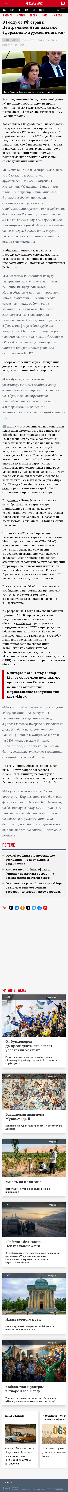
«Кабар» (51, 673)
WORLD (42, 10)
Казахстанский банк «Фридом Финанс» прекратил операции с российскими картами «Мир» (30, 873)
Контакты (8, 1482)
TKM (26, 10)
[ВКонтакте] (17, 908)
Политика (7, 45)
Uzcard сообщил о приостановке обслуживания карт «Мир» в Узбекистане (30, 860)
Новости (7, 15)
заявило (8, 545)
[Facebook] (39, 908)
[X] (11, 908)
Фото (44, 15)
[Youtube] (45, 908)
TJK (19, 10)
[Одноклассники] (22, 908)
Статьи (21, 15)
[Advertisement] (34, 951)
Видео (33, 15)
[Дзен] (28, 908)
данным (12, 500)
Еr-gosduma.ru (33, 124)
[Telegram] (34, 908)
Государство (28, 40)
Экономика (51, 40)
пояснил (54, 631)
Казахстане (32, 599)
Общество (19, 45)
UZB (33, 10)
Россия (40, 40)
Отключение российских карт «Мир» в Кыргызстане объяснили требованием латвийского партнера (34, 887)
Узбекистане (14, 599)
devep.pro (59, 1489)
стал (5, 488)
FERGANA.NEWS (34, 3)
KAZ (4, 10)
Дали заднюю (15, 1415)
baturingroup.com (33, 1489)
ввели (46, 611)
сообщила (23, 623)
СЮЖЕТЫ (57, 15)
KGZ (12, 10)
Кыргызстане (14, 603)
